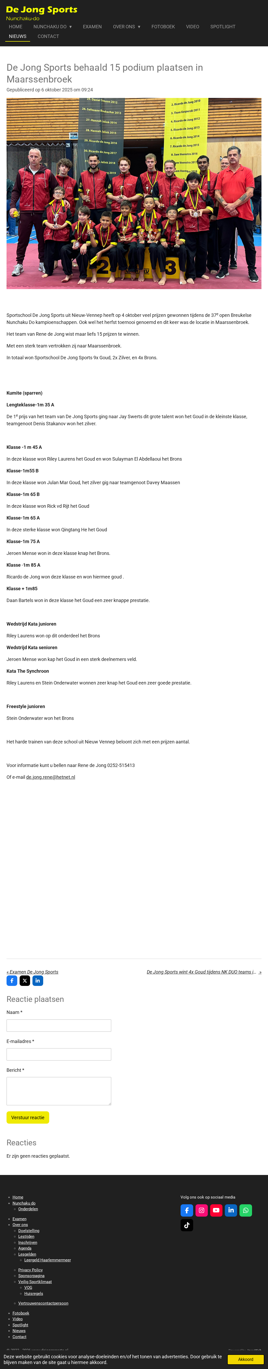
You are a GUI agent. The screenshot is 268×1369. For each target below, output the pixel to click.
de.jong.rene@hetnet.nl (50, 777)
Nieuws (19, 1330)
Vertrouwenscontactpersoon (43, 1303)
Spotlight (20, 1325)
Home (18, 1197)
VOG (28, 1287)
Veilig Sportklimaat (35, 1281)
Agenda (24, 1248)
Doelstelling (28, 1230)
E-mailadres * (20, 1041)
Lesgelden (27, 1254)
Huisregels (33, 1293)
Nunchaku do (24, 1203)
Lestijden (26, 1236)
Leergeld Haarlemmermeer (47, 1260)
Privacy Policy (30, 1270)
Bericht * (15, 1070)
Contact (19, 1336)
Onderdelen (28, 1209)
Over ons (20, 1224)
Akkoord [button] (245, 1359)
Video (18, 1319)
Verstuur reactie (27, 1117)
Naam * (15, 1012)
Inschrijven (27, 1242)
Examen (19, 1219)
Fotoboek (21, 1313)
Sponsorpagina (31, 1275)
